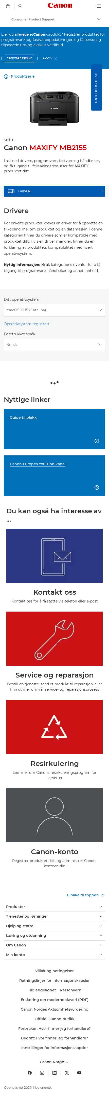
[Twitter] (67, 1073)
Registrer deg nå (19, 58)
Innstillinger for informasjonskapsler (54, 1047)
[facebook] (30, 1073)
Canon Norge (52, 1062)
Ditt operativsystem (21, 299)
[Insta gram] (42, 1073)
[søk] (20, 6)
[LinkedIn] (54, 1073)
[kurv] (8, 6)
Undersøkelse (96, 87)
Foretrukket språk (19, 334)
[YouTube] (79, 1073)
